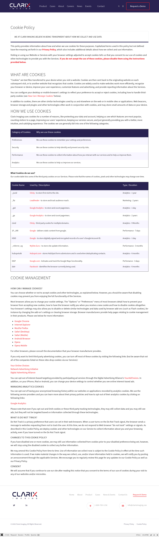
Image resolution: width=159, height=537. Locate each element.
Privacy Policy (129, 524)
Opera (17, 342)
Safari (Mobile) (21, 335)
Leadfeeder (34, 200)
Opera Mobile (21, 345)
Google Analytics (37, 208)
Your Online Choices (20, 365)
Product (43, 6)
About (61, 6)
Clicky (32, 193)
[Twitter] (119, 6)
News (79, 6)
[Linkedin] (123, 6)
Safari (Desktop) (22, 331)
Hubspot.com (35, 253)
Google (33, 230)
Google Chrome (22, 321)
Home (71, 494)
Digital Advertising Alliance (23, 372)
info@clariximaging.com (137, 505)
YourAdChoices (131, 378)
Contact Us (122, 494)
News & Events (109, 494)
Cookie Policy (142, 524)
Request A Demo (140, 494)
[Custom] (138, 6)
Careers (70, 6)
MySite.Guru (35, 246)
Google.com (35, 261)
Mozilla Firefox (21, 328)
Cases (52, 6)
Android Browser (22, 338)
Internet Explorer (22, 324)
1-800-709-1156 (101, 505)
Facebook (34, 266)
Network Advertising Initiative (24, 369)
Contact (101, 6)
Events (88, 6)
